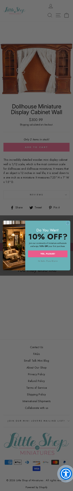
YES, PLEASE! (47, 253)
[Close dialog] (67, 223)
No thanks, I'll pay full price (48, 261)
